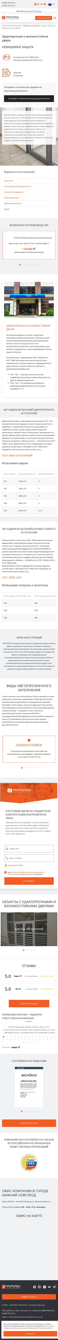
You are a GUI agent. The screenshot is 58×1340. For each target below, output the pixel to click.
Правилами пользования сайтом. (41, 1328)
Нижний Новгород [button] (33, 11)
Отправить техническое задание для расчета (29, 98)
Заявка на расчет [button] (29, 1297)
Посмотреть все (29, 1003)
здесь (39, 449)
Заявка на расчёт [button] (43, 18)
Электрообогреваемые (13, 192)
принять (30, 1333)
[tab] (20, 264)
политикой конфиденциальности (21, 874)
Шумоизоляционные (12, 203)
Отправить (29, 881)
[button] (52, 4)
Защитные (8, 180)
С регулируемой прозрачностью (17, 186)
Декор (6, 209)
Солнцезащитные (11, 197)
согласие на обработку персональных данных (27, 872)
